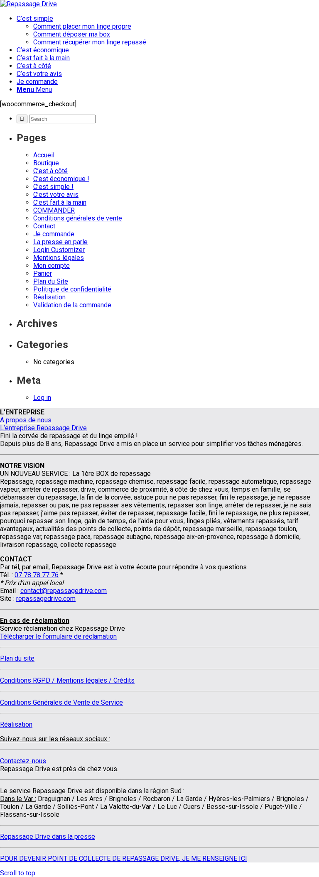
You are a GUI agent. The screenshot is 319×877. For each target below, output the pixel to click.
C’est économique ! (61, 179)
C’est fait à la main (59, 202)
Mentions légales (58, 258)
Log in (42, 398)
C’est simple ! (53, 187)
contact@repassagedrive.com (63, 591)
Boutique (46, 163)
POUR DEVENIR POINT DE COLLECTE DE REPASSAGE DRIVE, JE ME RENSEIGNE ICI (123, 858)
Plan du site (17, 658)
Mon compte (51, 265)
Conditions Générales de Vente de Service (61, 702)
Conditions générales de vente (77, 218)
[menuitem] (168, 30)
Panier (42, 273)
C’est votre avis (56, 194)
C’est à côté (50, 171)
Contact (44, 226)
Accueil (43, 155)
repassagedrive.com (46, 599)
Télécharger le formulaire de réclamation (58, 636)
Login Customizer (59, 250)
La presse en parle (60, 242)
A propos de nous (26, 420)
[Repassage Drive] (28, 4)
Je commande (53, 234)
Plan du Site (50, 281)
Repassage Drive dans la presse (47, 836)
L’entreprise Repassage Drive (43, 428)
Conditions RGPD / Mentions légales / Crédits (67, 680)
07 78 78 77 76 (37, 575)
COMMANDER (54, 210)
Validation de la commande (72, 305)
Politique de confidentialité (72, 289)
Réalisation (49, 297)
